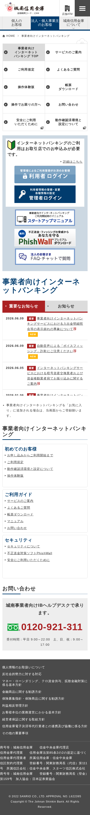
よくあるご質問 (18, 507)
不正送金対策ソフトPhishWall (29, 553)
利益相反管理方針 (15, 705)
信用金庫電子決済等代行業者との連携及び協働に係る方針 (45, 726)
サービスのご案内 (20, 501)
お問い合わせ (17, 528)
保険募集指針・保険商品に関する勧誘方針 (33, 698)
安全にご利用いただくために (28, 560)
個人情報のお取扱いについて (23, 667)
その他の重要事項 (15, 733)
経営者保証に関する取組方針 (23, 719)
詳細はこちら (73, 161)
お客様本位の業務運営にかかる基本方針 (31, 712)
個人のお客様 (16, 22)
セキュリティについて (23, 546)
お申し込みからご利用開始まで (30, 455)
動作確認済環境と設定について (30, 469)
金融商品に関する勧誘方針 (22, 691)
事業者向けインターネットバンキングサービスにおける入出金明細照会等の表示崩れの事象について (55, 324)
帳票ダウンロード (20, 514)
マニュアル (15, 521)
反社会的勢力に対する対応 (22, 674)
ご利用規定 (15, 462)
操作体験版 (15, 475)
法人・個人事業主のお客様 (45, 22)
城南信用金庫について (73, 22)
